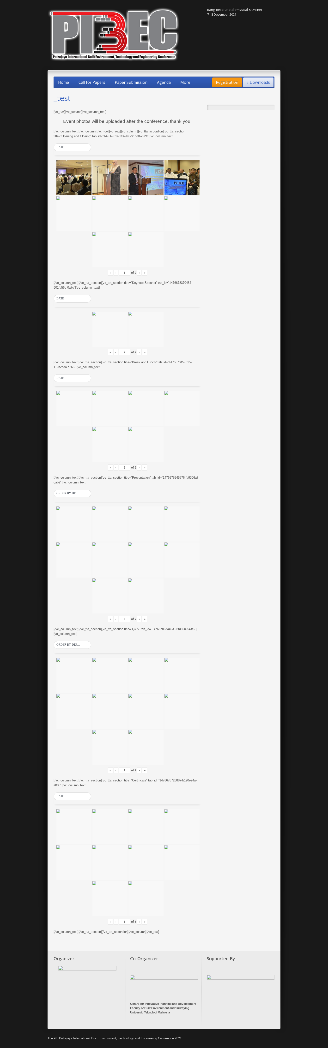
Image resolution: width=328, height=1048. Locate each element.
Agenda (164, 82)
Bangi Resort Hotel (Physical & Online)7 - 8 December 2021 (234, 12)
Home (63, 82)
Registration (227, 82)
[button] (72, 147)
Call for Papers (92, 82)
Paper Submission (131, 82)
